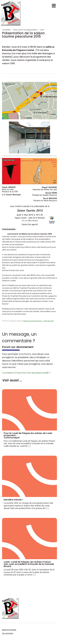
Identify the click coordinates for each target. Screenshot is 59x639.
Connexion (7, 372)
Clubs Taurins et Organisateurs (25, 30)
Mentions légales (9, 630)
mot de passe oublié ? (38, 372)
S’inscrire (20, 372)
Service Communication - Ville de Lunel (38, 321)
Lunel (42, 30)
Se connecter (7, 633)
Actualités (6, 30)
